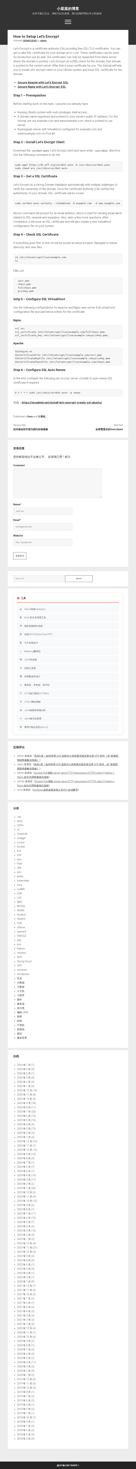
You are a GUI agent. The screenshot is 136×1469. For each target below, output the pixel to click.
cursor (21, 842)
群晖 (19, 1016)
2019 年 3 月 (24, 1409)
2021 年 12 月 (24, 1285)
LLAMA (21, 889)
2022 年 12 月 (24, 1243)
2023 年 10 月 (24, 1200)
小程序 (20, 995)
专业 (19, 978)
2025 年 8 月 (24, 1107)
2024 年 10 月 (24, 1149)
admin (43, 40)
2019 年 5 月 (24, 1400)
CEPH (20, 825)
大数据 (20, 982)
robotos (21, 952)
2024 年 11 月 (24, 1145)
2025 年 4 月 (24, 1124)
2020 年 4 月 (24, 1362)
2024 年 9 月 (24, 1154)
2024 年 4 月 (24, 1175)
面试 (19, 1033)
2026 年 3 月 (24, 1077)
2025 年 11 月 (24, 1094)
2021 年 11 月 (24, 1290)
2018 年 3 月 (24, 1438)
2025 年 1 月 (24, 1137)
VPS (19, 965)
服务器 (20, 1003)
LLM (19, 893)
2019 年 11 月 (24, 1383)
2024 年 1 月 (24, 1188)
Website (18, 535)
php (19, 940)
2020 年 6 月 (24, 1353)
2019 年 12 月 (24, 1379)
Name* (17, 504)
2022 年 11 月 (24, 1247)
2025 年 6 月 (24, 1115)
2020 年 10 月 (24, 1336)
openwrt (21, 931)
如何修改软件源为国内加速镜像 (30, 429)
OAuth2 (21, 918)
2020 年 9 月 (24, 1341)
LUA (19, 897)
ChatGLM (22, 833)
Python (21, 948)
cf (18, 829)
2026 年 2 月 (24, 1081)
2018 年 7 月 (24, 1426)
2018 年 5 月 (24, 1434)
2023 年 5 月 (24, 1222)
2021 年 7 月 (24, 1298)
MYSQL (21, 906)
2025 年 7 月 (24, 1111)
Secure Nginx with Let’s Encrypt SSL (42, 87)
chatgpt (21, 838)
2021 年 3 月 (24, 1315)
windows (22, 969)
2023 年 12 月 (24, 1192)
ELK (19, 850)
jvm (19, 872)
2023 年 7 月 (24, 1213)
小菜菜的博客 (68, 9)
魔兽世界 (22, 1037)
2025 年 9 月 (24, 1103)
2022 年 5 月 (24, 1268)
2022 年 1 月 (24, 1281)
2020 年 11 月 (24, 1332)
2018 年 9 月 (24, 1421)
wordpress (23, 974)
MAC (19, 901)
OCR (19, 923)
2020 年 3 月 (24, 1366)
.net (19, 816)
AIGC (19, 821)
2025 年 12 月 (24, 1090)
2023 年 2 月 (24, 1234)
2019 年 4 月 (24, 1404)
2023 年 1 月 (24, 1239)
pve (19, 944)
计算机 (42, 416)
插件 (19, 999)
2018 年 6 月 (24, 1430)
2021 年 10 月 (24, 1294)
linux (30, 416)
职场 (19, 1020)
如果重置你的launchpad (109, 429)
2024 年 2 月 (24, 1183)
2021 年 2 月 (24, 1319)
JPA (19, 867)
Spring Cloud (24, 961)
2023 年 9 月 (24, 1205)
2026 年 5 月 (24, 1073)
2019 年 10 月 (24, 1387)
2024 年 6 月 (24, 1166)
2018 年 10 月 (24, 1417)
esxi (19, 859)
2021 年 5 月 (24, 1307)
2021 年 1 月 (24, 1324)
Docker (21, 846)
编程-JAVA (22, 1012)
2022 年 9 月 (24, 1256)
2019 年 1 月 (24, 1413)
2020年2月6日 (30, 40)
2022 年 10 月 (24, 1251)
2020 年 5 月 (24, 1358)
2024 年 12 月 (24, 1141)
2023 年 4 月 (24, 1226)
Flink (19, 863)
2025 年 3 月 (24, 1128)
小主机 (20, 991)
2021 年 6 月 (24, 1302)
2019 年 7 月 (24, 1396)
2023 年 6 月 (24, 1217)
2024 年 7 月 (24, 1162)
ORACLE (21, 935)
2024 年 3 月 (24, 1179)
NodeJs (21, 914)
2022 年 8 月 (24, 1260)
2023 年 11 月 (24, 1196)
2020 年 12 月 (24, 1328)
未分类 (20, 1008)
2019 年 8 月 (24, 1392)
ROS (19, 957)
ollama (21, 927)
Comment (19, 465)
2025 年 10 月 (24, 1098)
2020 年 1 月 (24, 1375)
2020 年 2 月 (24, 1370)
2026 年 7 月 (24, 1064)
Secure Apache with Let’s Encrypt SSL (43, 82)
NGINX (20, 910)
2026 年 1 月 (24, 1086)
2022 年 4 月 (24, 1273)
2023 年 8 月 (24, 1209)
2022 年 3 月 (24, 1277)
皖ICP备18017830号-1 (68, 1465)
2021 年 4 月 (24, 1311)
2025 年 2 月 (24, 1132)
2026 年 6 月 (24, 1069)
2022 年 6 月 (24, 1264)
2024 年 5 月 (24, 1171)
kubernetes (23, 880)
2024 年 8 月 (24, 1158)
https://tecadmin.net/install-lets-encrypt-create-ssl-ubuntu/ (62, 402)
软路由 (20, 1029)
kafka (20, 876)
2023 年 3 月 (24, 1230)
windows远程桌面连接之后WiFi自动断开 (55, 789)
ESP (19, 855)
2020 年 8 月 (24, 1345)
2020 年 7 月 (24, 1349)
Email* (17, 520)
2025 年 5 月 (24, 1120)
